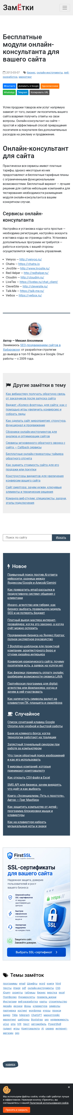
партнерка (9, 1010)
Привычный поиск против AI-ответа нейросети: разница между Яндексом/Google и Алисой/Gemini (32, 579)
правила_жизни (46, 997)
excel (62, 992)
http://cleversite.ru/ (35, 286)
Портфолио (10, 997)
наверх (10, 1064)
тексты (7, 988)
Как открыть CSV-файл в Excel (28, 777)
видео (6, 1015)
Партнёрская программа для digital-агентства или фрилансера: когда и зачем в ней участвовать (32, 687)
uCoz (6, 1024)
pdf (24, 988)
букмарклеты (26, 997)
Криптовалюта (30, 1028)
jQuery (6, 992)
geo (17, 1033)
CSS (58, 988)
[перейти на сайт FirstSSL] (36, 904)
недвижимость (59, 1019)
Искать (61, 537)
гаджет (7, 1028)
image (16, 988)
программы (10, 983)
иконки (17, 1006)
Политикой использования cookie (49, 1102)
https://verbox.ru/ (30, 295)
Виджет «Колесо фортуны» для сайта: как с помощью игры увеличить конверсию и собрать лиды (36, 409)
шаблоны (23, 1019)
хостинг (22, 1010)
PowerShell (54, 1024)
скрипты (17, 992)
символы (54, 1006)
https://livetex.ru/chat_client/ (39, 282)
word (42, 983)
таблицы (30, 992)
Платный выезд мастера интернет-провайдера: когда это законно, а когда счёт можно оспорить (35, 624)
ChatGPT (36, 1015)
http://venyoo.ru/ (30, 259)
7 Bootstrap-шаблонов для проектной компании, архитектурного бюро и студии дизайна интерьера (33, 650)
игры (16, 1028)
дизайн (7, 1006)
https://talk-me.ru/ (32, 291)
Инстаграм (9, 1001)
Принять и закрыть (17, 1109)
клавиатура (40, 1006)
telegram (24, 1015)
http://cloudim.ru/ (32, 277)
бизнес (31, 72)
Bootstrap (37, 1019)
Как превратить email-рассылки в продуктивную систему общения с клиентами (31, 594)
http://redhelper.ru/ (36, 273)
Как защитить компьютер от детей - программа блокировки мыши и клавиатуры (32, 811)
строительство (58, 1001)
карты (43, 1001)
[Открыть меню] (65, 7)
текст (26, 1024)
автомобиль (38, 1024)
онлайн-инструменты (50, 72)
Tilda (15, 1015)
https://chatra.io (29, 264)
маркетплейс (52, 1015)
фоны (27, 1006)
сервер (49, 1028)
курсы (47, 1010)
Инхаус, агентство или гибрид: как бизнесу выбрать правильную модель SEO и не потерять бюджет (34, 609)
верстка (52, 992)
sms (13, 1024)
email (22, 983)
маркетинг (25, 76)
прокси (56, 1010)
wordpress (35, 1010)
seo (47, 1019)
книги (50, 983)
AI (42, 1028)
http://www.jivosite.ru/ (35, 268)
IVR (19, 1024)
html (58, 983)
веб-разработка (28, 1001)
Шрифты (32, 983)
